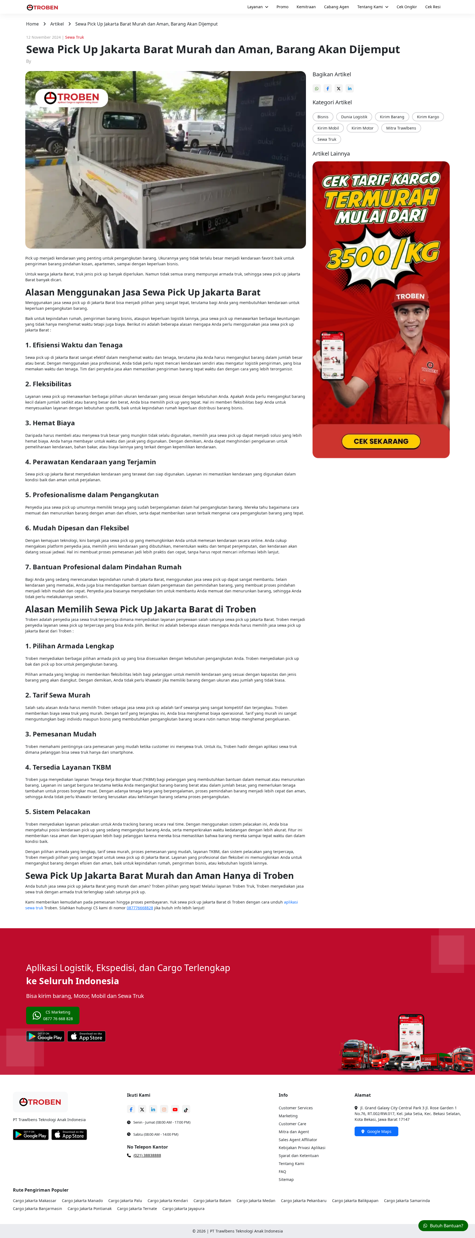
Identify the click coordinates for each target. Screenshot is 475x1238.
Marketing (288, 1115)
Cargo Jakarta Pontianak (90, 1208)
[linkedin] (351, 86)
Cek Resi (433, 6)
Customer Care (292, 1123)
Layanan (255, 6)
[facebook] (329, 86)
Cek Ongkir (407, 6)
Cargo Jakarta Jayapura (183, 1208)
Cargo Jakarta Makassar (34, 1200)
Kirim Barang (392, 116)
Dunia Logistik (354, 116)
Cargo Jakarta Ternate (137, 1208)
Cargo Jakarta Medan (256, 1200)
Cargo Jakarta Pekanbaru (304, 1200)
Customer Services (296, 1107)
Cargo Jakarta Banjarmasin (37, 1208)
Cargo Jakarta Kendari (168, 1200)
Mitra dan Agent (294, 1131)
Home (32, 24)
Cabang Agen (336, 6)
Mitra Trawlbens (401, 128)
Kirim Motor (363, 128)
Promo (282, 6)
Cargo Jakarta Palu (125, 1200)
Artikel (57, 24)
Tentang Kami (370, 6)
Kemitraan (306, 6)
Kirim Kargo (428, 116)
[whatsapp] (318, 86)
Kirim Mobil (328, 128)
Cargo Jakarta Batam (212, 1200)
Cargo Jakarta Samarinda (407, 1200)
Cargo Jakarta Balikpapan (355, 1200)
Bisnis (322, 116)
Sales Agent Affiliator (298, 1139)
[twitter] (340, 86)
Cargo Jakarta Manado (82, 1200)
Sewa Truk (326, 139)
